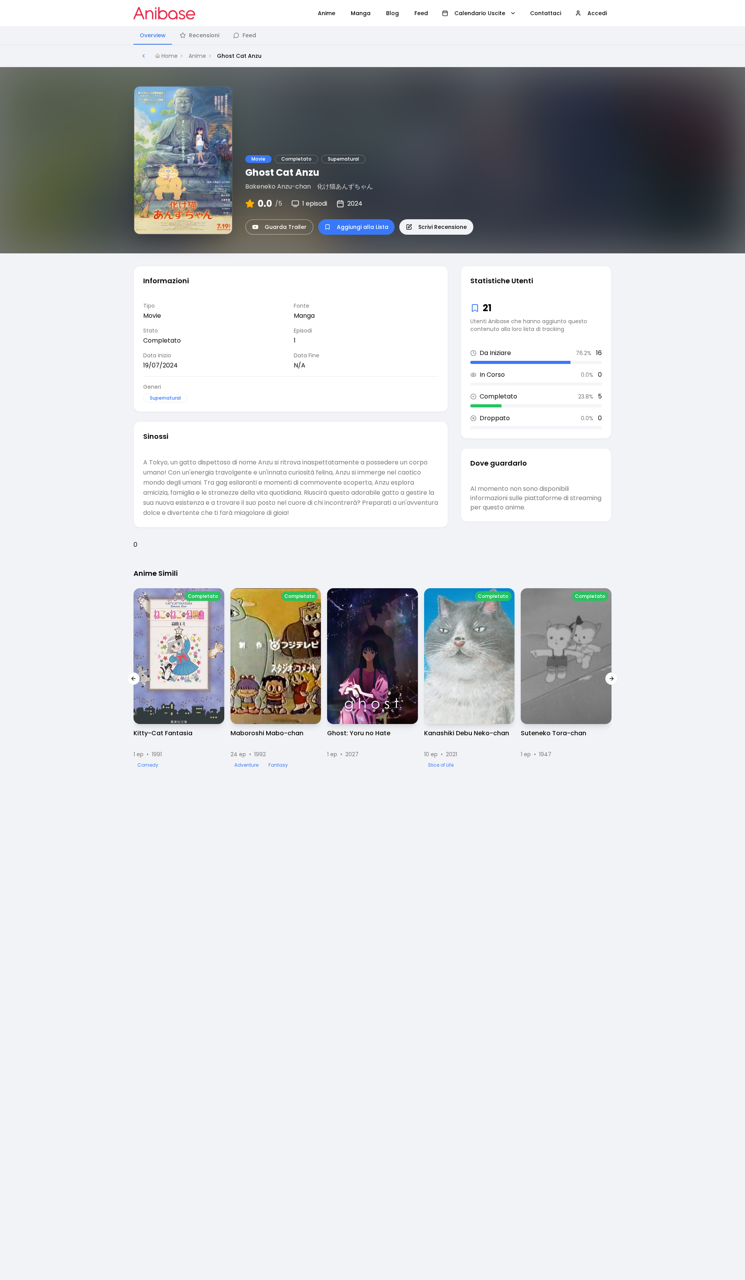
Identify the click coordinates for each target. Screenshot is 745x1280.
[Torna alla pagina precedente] (144, 56)
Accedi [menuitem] (597, 13)
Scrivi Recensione (442, 227)
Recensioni (204, 35)
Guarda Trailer (286, 227)
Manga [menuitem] (361, 13)
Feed (249, 35)
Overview (153, 35)
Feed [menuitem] (421, 13)
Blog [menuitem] (392, 13)
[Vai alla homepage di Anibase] (164, 13)
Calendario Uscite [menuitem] (479, 13)
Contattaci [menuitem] (545, 13)
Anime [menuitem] (326, 13)
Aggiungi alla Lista (362, 227)
